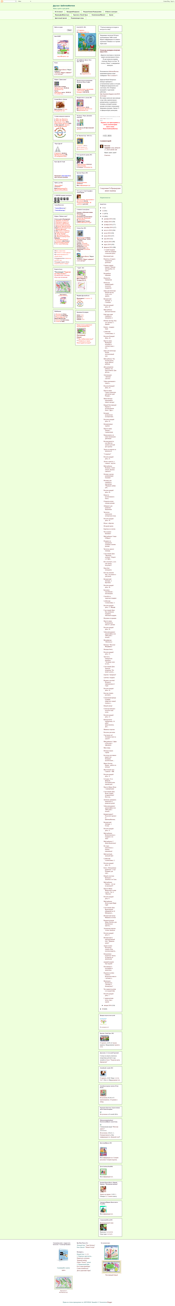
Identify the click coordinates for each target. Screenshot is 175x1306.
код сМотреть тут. (63, 56)
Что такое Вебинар (62, 244)
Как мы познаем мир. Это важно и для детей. (110, 574)
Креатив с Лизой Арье (80, 15)
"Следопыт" (107, 454)
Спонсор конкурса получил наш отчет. (109, 710)
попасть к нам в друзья (64, 252)
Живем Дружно (61, 229)
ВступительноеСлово (106, 1223)
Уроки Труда (61, 233)
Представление (82, 182)
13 (103, 208)
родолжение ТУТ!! (83, 149)
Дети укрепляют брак (83, 1270)
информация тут (105, 1137)
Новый (79, 337)
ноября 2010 (108, 221)
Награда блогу (108, 649)
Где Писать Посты (62, 235)
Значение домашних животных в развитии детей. (110, 801)
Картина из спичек (109, 529)
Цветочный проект (61, 18)
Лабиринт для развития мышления (108, 507)
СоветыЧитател (59, 208)
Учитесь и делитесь (62, 223)
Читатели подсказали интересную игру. (110, 514)
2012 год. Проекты (62, 120)
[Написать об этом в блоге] (105, 136)
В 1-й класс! (59, 11)
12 (103, 210)
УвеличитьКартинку (64, 228)
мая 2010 (107, 238)
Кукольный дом (108, 256)
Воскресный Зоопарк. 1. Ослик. (108, 824)
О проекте (103, 1043)
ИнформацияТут (62, 188)
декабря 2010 (108, 219)
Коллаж (58, 314)
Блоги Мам (58, 185)
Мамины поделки (109, 729)
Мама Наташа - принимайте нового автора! (109, 400)
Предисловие (58, 88)
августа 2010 (108, 230)
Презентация (81, 107)
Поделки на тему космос (62, 272)
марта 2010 (107, 244)
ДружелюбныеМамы (61, 190)
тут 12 (79, 215)
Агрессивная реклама (63, 225)
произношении (104, 1100)
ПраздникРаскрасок (73, 11)
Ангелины (82, 219)
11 (103, 213)
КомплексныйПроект (98, 15)
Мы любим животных (86, 339)
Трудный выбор (82, 1260)
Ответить (107, 155)
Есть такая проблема (83, 1266)
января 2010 (108, 1005)
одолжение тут (83, 110)
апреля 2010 (108, 241)
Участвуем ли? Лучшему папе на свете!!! (110, 736)
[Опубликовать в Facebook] (109, 136)
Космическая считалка (62, 275)
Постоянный (81, 335)
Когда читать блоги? (62, 232)
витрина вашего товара (61, 263)
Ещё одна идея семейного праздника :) (108, 316)
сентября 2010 (108, 227)
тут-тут (65, 109)
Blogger (109, 1302)
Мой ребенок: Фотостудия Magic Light (110, 903)
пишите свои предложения (61, 125)
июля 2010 (107, 233)
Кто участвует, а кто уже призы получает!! (110, 563)
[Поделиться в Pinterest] (111, 136)
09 (103, 1009)
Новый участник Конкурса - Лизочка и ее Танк (110, 877)
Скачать (110, 1196)
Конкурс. (79, 92)
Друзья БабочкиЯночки (64, 6)
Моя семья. (107, 748)
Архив (111, 15)
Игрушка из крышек (110, 618)
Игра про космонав (60, 277)
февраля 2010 (108, 247)
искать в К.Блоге (63, 230)
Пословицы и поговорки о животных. (108, 968)
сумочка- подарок (109, 677)
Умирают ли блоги (62, 220)
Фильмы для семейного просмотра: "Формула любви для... (110, 484)
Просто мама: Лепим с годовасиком (108, 430)
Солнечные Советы (61, 239)
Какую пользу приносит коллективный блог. (84, 325)
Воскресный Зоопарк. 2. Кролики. (108, 580)
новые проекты (63, 295)
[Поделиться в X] (107, 136)
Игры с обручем (109, 523)
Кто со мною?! (112, 75)
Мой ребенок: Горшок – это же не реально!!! (109, 884)
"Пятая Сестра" (90, 1247)
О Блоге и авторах (111, 11)
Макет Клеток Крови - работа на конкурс (110, 765)
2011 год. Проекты (62, 119)
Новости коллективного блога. (109, 496)
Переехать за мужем (83, 1258)
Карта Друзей (65, 175)
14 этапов (87, 298)
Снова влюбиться (82, 1268)
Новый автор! (108, 706)
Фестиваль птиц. (59, 122)
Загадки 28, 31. (81, 280)
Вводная (58, 92)
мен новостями (60, 251)
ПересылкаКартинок (63, 236)
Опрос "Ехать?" (82, 1262)
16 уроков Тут (58, 89)
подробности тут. (86, 73)
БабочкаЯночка (113, 71)
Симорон (59, 241)
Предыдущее (116, 188)
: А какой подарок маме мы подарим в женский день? (110, 251)
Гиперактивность (105, 1135)
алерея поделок (112, 1160)
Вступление (103, 1097)
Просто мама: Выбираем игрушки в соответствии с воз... (109, 344)
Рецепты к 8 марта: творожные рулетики (109, 260)
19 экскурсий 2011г (60, 156)
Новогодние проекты (61, 123)
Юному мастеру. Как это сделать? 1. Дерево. (110, 322)
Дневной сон (115, 1137)
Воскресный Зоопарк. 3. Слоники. (108, 300)
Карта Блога (63, 69)
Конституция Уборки (62, 242)
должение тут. (115, 1080)
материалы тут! (105, 1027)
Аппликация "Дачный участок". (108, 376)
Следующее (104, 188)
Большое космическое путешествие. (108, 414)
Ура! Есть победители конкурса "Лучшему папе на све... (109, 660)
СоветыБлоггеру (60, 210)
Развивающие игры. (77, 18)
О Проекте (79, 145)
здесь (63, 1270)
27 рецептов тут (59, 110)
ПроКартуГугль (59, 154)
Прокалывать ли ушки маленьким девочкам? (110, 436)
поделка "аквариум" (110, 674)
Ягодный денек (108, 526)
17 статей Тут (58, 94)
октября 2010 (108, 224)
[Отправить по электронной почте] (104, 136)
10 (103, 216)
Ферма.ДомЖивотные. (62, 15)
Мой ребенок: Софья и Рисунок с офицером (110, 743)
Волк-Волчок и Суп (84, 222)
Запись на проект (105, 1194)
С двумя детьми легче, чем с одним (108, 1000)
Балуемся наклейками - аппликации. (108, 591)
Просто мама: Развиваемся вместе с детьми (109, 622)
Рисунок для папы (109, 732)
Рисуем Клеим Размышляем (92, 11)
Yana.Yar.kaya (90, 1245)
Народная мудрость (62, 222)
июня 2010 (107, 236)
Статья (58, 315)
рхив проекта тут (82, 147)
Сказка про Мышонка (83, 218)
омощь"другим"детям (64, 226)
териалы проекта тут (85, 108)
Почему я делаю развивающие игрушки (109, 475)
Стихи (58, 321)
